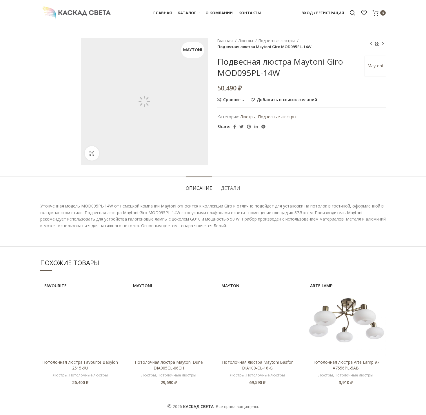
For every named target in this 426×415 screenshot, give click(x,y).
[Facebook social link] (235, 126)
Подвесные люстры (277, 40)
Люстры (246, 40)
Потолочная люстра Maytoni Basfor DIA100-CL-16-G (257, 365)
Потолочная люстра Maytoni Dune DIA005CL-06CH (169, 365)
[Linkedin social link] (256, 126)
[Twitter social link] (241, 126)
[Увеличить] (92, 153)
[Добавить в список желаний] (116, 299)
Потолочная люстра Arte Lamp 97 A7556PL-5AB (345, 365)
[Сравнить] (116, 286)
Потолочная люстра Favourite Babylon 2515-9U (80, 365)
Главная (225, 40)
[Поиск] (352, 13)
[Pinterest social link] (249, 126)
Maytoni (375, 65)
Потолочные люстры (88, 375)
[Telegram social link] (263, 126)
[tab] (199, 185)
